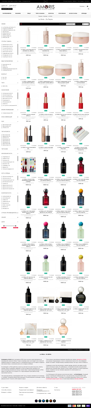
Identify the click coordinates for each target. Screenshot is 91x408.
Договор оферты (42, 387)
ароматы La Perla (81, 359)
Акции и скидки (23, 387)
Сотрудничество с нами (44, 393)
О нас (56, 387)
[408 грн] (15, 225)
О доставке (4, 387)
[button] (78, 6)
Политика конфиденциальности (43, 390)
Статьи (21, 394)
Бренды (45, 16)
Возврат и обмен (6, 392)
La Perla (50, 16)
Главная (40, 16)
